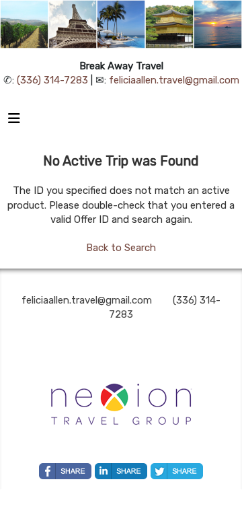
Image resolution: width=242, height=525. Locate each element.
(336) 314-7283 (52, 80)
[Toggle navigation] (14, 122)
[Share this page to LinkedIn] (121, 471)
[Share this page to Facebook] (65, 471)
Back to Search (121, 248)
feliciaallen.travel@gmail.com (174, 80)
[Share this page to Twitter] (177, 471)
